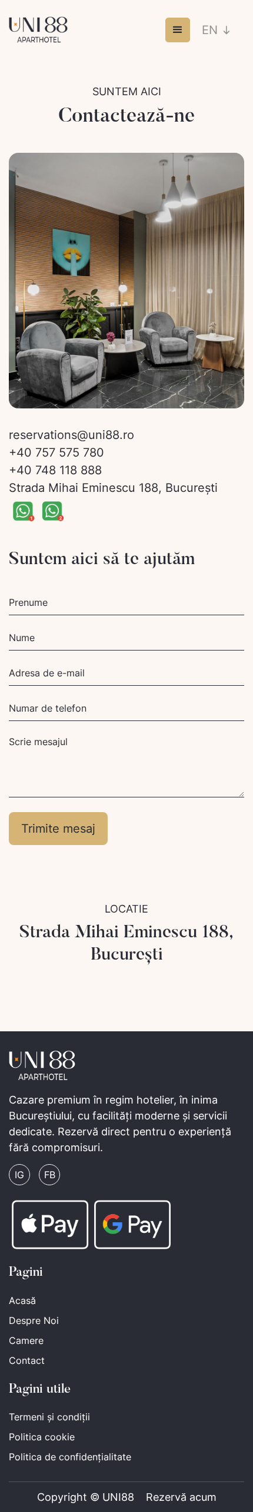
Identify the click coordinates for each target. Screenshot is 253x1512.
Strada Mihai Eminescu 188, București (113, 488)
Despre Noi (34, 1320)
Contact (27, 1360)
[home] (38, 30)
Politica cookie (42, 1437)
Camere (26, 1340)
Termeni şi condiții (49, 1417)
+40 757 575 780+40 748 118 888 (56, 461)
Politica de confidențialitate (70, 1457)
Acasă (22, 1300)
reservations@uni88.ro (71, 435)
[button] (177, 30)
